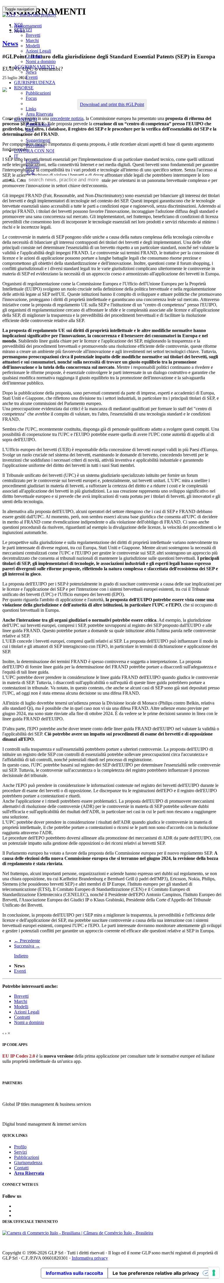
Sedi (30, 129)
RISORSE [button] (24, 87)
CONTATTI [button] (25, 119)
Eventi (32, 77)
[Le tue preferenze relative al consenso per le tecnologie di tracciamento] (213, 1272)
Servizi (20, 1152)
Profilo (20, 1146)
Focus (31, 98)
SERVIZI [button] (23, 29)
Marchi (32, 40)
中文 (30, 172)
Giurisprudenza (28, 1162)
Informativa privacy (90, 1258)
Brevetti (33, 35)
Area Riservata (39, 114)
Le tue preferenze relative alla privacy (156, 1273)
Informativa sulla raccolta (74, 1273)
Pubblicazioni (38, 93)
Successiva (27, 945)
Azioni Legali (38, 50)
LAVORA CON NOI (34, 150)
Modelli (33, 45)
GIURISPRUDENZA (34, 82)
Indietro (21, 955)
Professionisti (38, 124)
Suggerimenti (38, 140)
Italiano (32, 166)
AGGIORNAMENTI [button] (34, 66)
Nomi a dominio (41, 61)
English (33, 161)
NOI (18, 24)
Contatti (21, 1167)
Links (31, 108)
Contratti (34, 56)
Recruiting (35, 145)
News (31, 71)
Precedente (27, 940)
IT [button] (17, 156)
